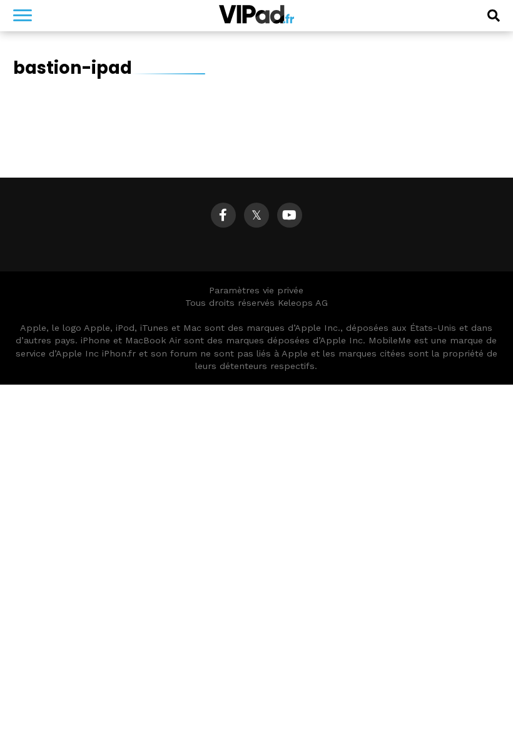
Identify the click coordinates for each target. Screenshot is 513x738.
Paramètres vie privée (256, 290)
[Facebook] (223, 215)
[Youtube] (289, 215)
